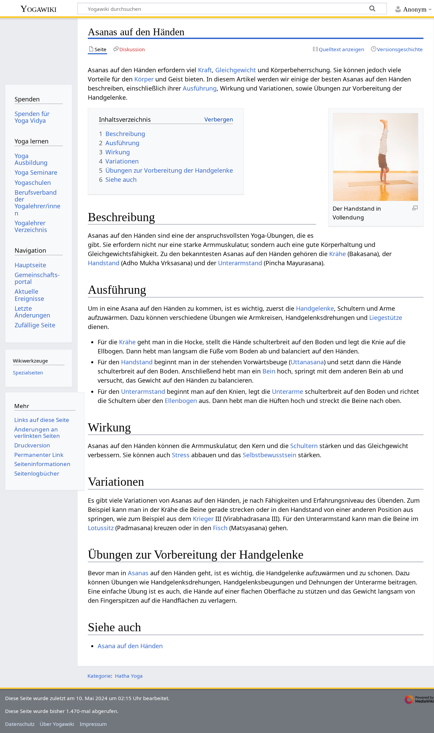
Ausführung (200, 88)
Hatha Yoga (129, 675)
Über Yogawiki (57, 723)
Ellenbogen (181, 401)
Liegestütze (385, 317)
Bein (268, 371)
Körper (144, 79)
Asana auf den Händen (130, 646)
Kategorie (99, 675)
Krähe (337, 254)
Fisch (220, 528)
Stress (181, 455)
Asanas (138, 573)
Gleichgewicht (235, 70)
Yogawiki (38, 8)
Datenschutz (20, 723)
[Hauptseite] (38, 50)
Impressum (93, 723)
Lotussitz (101, 528)
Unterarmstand (240, 263)
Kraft (205, 70)
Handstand (103, 263)
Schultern (304, 446)
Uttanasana (307, 362)
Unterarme (287, 391)
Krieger (203, 519)
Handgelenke (315, 308)
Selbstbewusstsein (269, 455)
